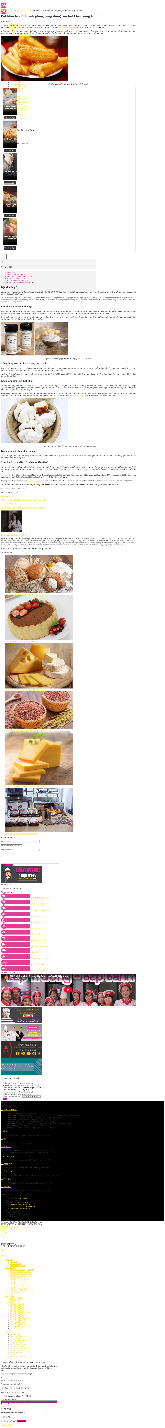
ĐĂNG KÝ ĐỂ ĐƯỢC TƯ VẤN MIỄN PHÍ (17, 1228)
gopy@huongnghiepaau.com (20, 1204)
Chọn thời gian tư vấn (10, 1092)
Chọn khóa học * (9, 1090)
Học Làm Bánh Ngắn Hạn (19, 1286)
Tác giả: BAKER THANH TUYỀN (14, 535)
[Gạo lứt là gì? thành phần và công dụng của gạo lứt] (39, 728)
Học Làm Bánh (10, 30)
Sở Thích (27, 1396)
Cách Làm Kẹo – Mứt (18, 90)
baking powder (78, 395)
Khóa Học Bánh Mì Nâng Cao (21, 1276)
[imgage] (21, 882)
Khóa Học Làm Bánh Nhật (19, 1282)
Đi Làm (18, 1396)
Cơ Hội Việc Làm (16, 1342)
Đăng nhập (21, 1421)
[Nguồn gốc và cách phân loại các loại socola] (39, 832)
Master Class (14, 1292)
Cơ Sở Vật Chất (15, 1264)
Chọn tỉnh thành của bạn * (12, 1096)
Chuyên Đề (9, 1294)
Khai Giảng (9, 1296)
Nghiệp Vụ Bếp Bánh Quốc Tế (21, 1272)
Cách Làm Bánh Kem (17, 1308)
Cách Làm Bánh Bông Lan (19, 1318)
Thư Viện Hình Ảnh (17, 1352)
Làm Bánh (16, 1388)
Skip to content (6, 2)
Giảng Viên (14, 24)
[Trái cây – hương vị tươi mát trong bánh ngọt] (39, 639)
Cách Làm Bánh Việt (17, 1304)
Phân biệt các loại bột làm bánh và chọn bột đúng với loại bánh (27, 594)
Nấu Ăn (6, 1388)
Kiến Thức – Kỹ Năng (18, 106)
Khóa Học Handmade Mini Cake (21, 1290)
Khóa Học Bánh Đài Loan (19, 1284)
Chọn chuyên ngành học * (12, 1088)
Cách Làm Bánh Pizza (18, 86)
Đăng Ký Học (15, 1300)
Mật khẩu (5, 1417)
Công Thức (9, 1302)
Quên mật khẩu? (7, 1425)
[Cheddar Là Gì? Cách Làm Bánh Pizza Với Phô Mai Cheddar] (39, 784)
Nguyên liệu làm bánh (24, 11)
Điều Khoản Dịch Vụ (17, 1266)
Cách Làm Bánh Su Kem (19, 82)
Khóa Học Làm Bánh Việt (19, 1280)
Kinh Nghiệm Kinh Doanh (19, 102)
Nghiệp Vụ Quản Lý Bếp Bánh (21, 36)
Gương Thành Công (17, 1350)
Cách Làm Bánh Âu (17, 1306)
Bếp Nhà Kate (15, 1338)
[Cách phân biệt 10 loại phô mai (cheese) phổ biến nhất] (39, 688)
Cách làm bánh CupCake (19, 84)
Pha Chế (26, 1388)
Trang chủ (4, 11)
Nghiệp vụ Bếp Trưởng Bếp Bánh (22, 1270)
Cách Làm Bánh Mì (17, 1310)
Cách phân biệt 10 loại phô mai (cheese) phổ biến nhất (24, 690)
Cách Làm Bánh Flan (17, 1314)
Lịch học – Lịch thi (16, 1298)
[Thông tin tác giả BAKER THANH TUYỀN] (11, 531)
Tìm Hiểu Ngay (9, 118)
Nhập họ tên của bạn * (11, 1083)
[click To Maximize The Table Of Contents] (4, 256)
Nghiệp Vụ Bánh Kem (18, 1278)
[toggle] (2, 1110)
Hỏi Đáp (13, 1354)
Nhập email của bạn (10, 1094)
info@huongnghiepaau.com (20, 1208)
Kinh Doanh (8, 1396)
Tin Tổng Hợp (15, 1334)
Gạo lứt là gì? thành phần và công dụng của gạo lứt (23, 730)
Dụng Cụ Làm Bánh (17, 1346)
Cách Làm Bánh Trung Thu (20, 1312)
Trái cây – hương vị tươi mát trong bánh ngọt (21, 642)
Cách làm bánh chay (17, 1326)
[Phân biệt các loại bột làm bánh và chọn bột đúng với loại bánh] (39, 592)
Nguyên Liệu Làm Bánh (18, 110)
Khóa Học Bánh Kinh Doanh (20, 1288)
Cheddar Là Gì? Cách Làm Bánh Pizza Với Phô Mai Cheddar (27, 787)
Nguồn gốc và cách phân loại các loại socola (21, 834)
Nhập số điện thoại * (10, 1085)
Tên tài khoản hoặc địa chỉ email (13, 1413)
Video (7, 1330)
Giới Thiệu (9, 1260)
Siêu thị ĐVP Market (17, 1356)
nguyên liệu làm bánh (34, 481)
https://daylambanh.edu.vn (67, 27)
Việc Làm (8, 1358)
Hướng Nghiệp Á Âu (17, 1336)
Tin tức (12, 11)
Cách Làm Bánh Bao (17, 1316)
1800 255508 (5, 1226)
